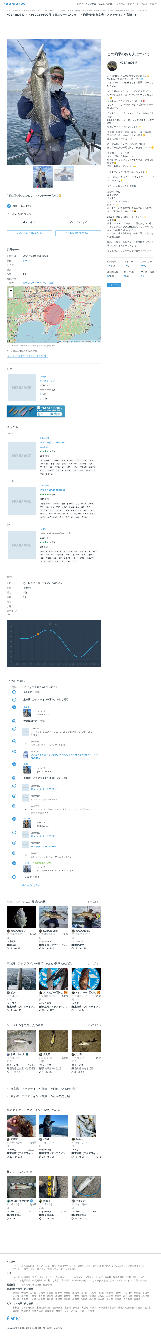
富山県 (145, 1292)
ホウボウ (50, 470)
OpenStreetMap (76, 341)
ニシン (75, 470)
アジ (58, 464)
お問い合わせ (140, 1280)
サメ (61, 517)
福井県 (24, 1296)
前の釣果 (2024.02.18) (29, 233)
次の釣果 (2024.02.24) (78, 233)
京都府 (92, 1296)
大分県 (109, 1299)
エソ (63, 467)
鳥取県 (137, 1296)
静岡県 (58, 1296)
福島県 (67, 1292)
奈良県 (118, 1296)
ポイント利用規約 (22, 1280)
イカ (63, 460)
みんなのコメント (23, 214)
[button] (10, 290)
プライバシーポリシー (43, 1277)
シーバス (27, 260)
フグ (93, 470)
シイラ (86, 510)
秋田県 (50, 1292)
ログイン (41, 1269)
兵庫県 (109, 1296)
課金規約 (65, 1280)
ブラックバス (45, 460)
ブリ (77, 460)
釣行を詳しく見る (31, 885)
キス (76, 464)
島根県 (145, 1296)
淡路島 (93, 1307)
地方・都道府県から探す (64, 1265)
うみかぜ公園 (28, 1307)
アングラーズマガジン (24, 1269)
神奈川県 (127, 1292)
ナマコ (84, 517)
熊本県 (101, 1299)
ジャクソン (45, 376)
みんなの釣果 (105, 4)
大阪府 (101, 1296)
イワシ (42, 470)
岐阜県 (50, 1296)
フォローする (114, 285)
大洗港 (16, 1310)
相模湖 (16, 1307)
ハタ (90, 464)
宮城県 (41, 1292)
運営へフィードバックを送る (61, 1269)
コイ (77, 507)
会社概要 (36, 1284)
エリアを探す (43, 1265)
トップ (16, 1265)
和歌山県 (127, 1296)
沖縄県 (137, 1299)
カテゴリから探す (123, 4)
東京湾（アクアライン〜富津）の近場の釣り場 (40, 1096)
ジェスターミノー (48, 381)
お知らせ (26, 1284)
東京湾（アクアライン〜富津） (39, 283)
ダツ (92, 510)
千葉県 (109, 1292)
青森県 (24, 1292)
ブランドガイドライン (121, 1280)
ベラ (88, 470)
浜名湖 (76, 1307)
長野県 (41, 1296)
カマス (57, 467)
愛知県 (67, 1296)
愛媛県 (58, 1299)
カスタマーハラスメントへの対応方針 (92, 1277)
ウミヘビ (49, 474)
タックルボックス (145, 4)
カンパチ (61, 514)
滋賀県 (84, 1296)
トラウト (70, 460)
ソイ (51, 510)
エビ (42, 474)
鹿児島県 (127, 1299)
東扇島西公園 (43, 1307)
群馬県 (92, 1292)
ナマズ (90, 460)
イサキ (67, 470)
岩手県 (33, 1292)
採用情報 (47, 1284)
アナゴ (85, 514)
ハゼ (67, 555)
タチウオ (83, 464)
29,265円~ (45, 446)
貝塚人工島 (37, 1310)
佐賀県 (84, 1299)
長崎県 (92, 1299)
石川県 (16, 1296)
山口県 (33, 1299)
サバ (61, 510)
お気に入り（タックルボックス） (128, 1265)
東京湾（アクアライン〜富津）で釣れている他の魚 (42, 1088)
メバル (83, 460)
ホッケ (82, 470)
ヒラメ (64, 464)
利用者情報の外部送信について (128, 1277)
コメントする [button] (80, 222)
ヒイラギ (59, 470)
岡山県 (16, 1299)
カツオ (42, 517)
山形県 (58, 1292)
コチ (70, 464)
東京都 (118, 1292)
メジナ (75, 467)
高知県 (67, 1299)
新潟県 (137, 1292)
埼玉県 (101, 1292)
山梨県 (33, 1296)
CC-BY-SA (96, 341)
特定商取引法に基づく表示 (45, 1280)
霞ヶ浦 (67, 1307)
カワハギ (83, 467)
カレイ (69, 514)
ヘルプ (16, 1277)
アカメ (68, 561)
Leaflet (64, 341)
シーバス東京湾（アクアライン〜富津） (27, 355)
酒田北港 (25, 1310)
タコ (51, 467)
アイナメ (43, 467)
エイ (49, 517)
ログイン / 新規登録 (86, 4)
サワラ (83, 504)
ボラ (69, 467)
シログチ (52, 514)
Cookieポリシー (64, 1277)
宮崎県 (118, 1299)
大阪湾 (84, 1307)
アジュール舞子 (78, 1310)
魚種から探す (84, 1265)
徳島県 (41, 1299)
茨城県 (75, 1292)
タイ (52, 464)
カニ (78, 517)
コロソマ (92, 467)
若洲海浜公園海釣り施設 (130, 1307)
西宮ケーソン (62, 1310)
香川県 (50, 1299)
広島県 (24, 1299)
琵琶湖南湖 (57, 1307)
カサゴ (71, 507)
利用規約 (25, 1277)
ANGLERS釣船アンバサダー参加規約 (89, 1280)
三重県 (75, 1296)
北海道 (16, 1292)
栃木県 (84, 1292)
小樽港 (91, 1310)
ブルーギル (44, 464)
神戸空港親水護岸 (107, 1307)
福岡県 (75, 1299)
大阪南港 (49, 1310)
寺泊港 (147, 1307)
